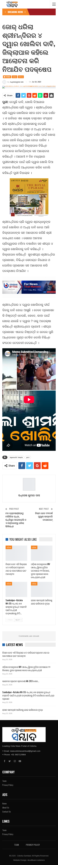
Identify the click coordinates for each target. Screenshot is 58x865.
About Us (5, 807)
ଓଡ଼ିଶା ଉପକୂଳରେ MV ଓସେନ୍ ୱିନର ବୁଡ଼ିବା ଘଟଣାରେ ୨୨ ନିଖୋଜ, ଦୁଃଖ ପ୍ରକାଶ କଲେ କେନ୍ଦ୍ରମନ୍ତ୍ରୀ (26, 668)
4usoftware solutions (36, 860)
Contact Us (6, 811)
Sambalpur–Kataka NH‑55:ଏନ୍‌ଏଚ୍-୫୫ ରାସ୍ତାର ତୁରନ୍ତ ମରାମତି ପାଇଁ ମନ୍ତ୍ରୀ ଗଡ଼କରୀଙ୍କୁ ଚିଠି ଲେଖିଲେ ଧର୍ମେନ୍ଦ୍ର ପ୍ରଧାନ (28, 695)
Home (4, 803)
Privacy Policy (7, 784)
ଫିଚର (21, 77)
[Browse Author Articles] (29, 484)
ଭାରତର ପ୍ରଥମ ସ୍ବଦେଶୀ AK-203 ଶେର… (20, 681)
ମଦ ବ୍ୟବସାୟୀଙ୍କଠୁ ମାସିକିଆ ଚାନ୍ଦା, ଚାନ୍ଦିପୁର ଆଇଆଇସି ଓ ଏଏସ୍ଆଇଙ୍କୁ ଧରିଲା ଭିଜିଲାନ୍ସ (15, 519)
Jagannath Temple (16, 457)
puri (27, 457)
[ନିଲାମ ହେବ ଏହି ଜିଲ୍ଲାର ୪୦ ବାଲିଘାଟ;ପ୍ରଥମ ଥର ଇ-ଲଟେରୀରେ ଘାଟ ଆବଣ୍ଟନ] (16, 553)
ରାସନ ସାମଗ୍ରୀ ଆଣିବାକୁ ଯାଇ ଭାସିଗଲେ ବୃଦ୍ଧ (22, 709)
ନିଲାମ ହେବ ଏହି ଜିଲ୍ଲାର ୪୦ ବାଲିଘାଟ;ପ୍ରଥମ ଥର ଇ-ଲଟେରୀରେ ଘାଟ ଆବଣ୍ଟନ (26, 654)
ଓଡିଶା (14, 77)
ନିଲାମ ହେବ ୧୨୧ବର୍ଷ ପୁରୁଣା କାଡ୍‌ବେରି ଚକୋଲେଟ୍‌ (44, 516)
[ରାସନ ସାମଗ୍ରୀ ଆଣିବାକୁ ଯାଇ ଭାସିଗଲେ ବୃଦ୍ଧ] (42, 589)
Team (4, 780)
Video (8, 77)
